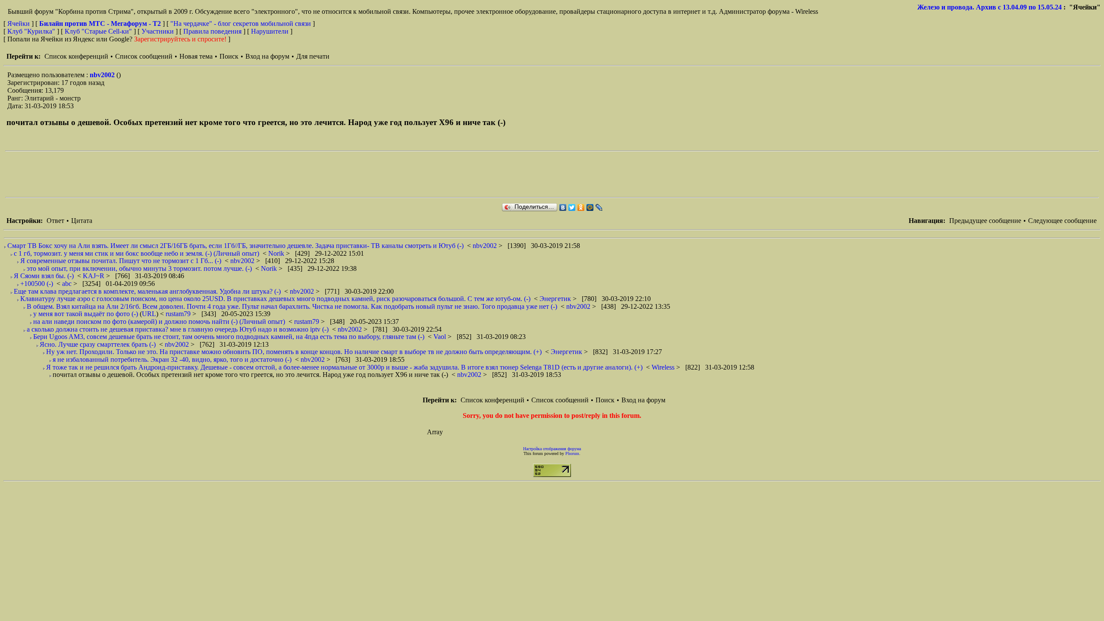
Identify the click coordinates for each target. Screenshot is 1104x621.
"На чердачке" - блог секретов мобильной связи (240, 23)
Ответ (55, 220)
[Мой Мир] (590, 207)
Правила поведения (212, 31)
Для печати (312, 56)
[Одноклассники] (581, 207)
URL (149, 313)
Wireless (664, 367)
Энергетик (556, 298)
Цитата (81, 220)
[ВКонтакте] (563, 207)
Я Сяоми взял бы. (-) (44, 275)
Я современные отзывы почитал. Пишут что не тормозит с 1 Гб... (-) (120, 260)
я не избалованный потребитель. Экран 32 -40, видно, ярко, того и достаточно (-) (172, 359)
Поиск (229, 56)
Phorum (572, 453)
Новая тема (196, 56)
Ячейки (19, 23)
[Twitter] (572, 207)
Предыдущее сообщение (985, 220)
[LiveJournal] (599, 207)
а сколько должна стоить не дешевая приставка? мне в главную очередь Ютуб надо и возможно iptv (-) (178, 329)
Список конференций (76, 56)
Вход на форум (267, 56)
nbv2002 (103, 74)
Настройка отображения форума (552, 448)
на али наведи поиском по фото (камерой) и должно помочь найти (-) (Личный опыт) (159, 321)
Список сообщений (143, 56)
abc (67, 283)
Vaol (440, 336)
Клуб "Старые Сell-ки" (98, 31)
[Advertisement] (162, 174)
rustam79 (179, 313)
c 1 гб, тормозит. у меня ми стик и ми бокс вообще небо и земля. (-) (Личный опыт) (136, 253)
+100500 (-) (36, 283)
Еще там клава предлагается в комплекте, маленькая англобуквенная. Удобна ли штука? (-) (147, 291)
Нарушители (270, 31)
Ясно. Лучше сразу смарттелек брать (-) (98, 344)
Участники (157, 31)
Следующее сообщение (1062, 220)
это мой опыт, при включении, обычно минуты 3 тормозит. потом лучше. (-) (139, 268)
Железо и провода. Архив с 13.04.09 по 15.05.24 (989, 7)
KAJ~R (94, 275)
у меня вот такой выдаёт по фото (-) (85, 313)
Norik (277, 253)
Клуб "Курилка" (31, 31)
